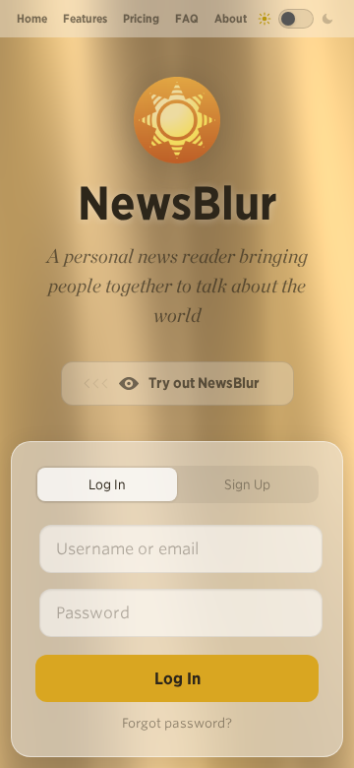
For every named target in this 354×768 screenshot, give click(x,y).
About (230, 18)
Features (85, 18)
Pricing (141, 18)
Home (32, 18)
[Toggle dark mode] (296, 19)
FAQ (187, 18)
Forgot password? (177, 723)
